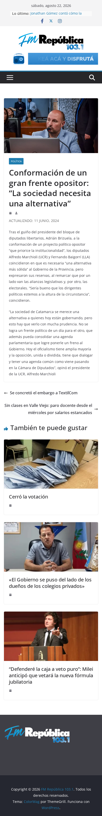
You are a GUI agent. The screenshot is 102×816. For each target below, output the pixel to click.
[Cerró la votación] (51, 443)
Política (16, 161)
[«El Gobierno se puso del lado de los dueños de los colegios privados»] (51, 525)
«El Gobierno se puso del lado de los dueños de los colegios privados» (50, 582)
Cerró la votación (28, 496)
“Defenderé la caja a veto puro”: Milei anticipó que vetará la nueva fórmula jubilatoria (51, 675)
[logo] (37, 727)
